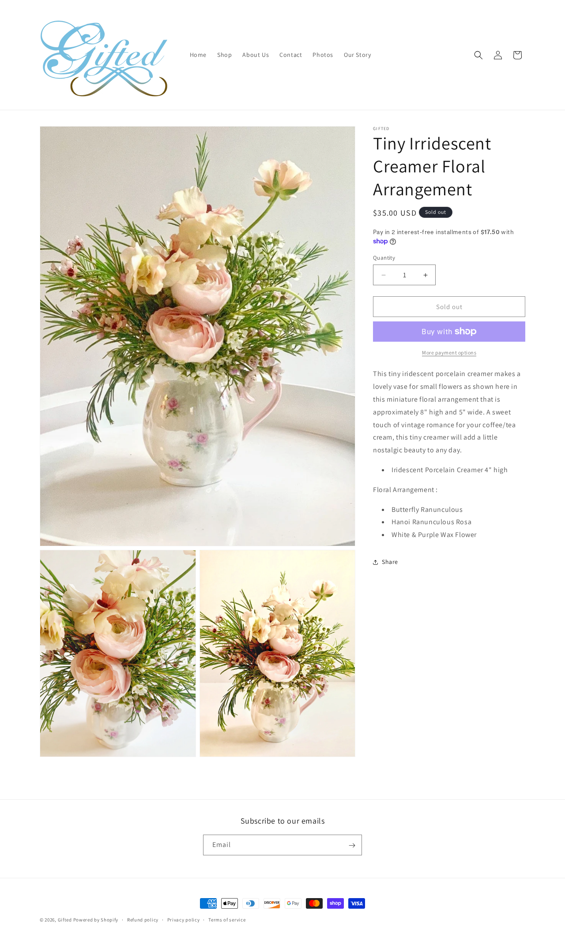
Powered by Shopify (96, 920)
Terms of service (226, 920)
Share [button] (390, 562)
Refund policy (142, 920)
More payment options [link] (449, 352)
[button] (478, 55)
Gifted (65, 920)
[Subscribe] (352, 845)
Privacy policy (183, 920)
